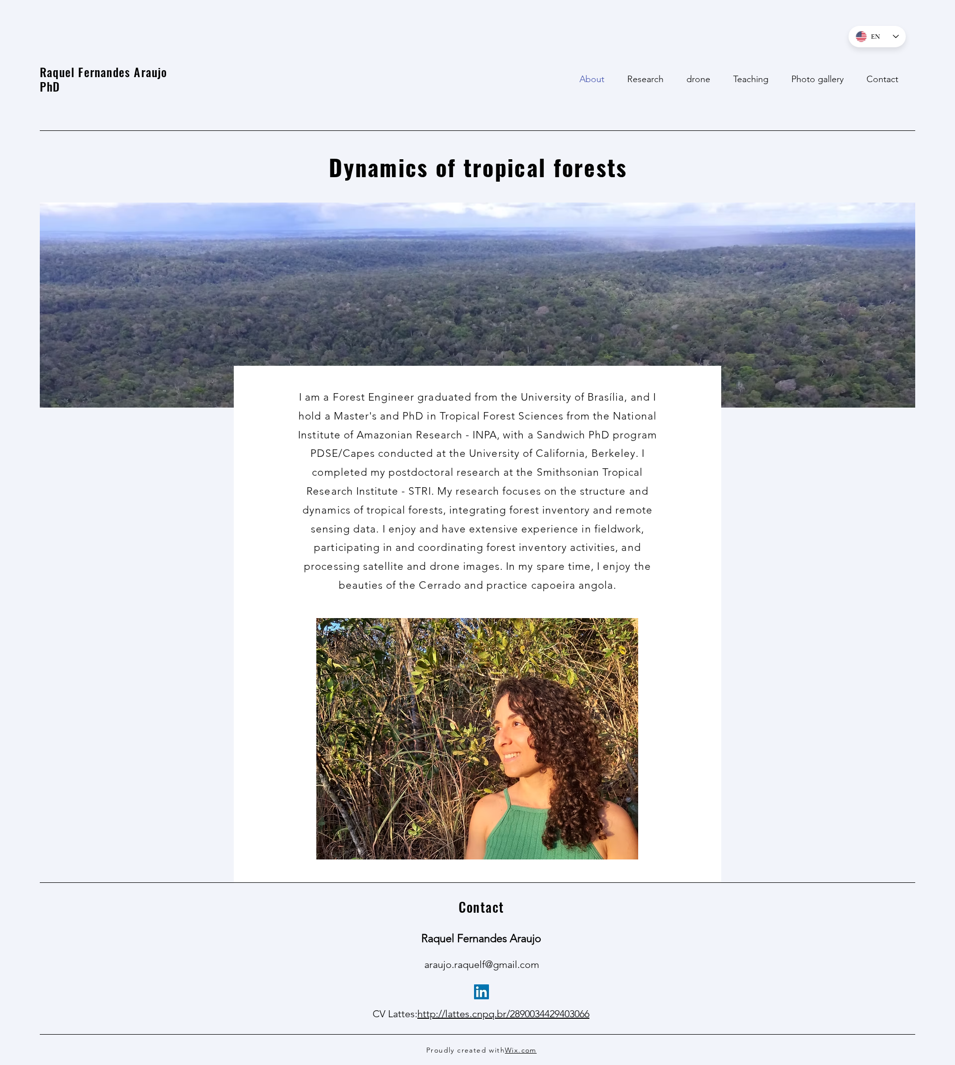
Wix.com (521, 1050)
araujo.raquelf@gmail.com (481, 964)
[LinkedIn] (481, 991)
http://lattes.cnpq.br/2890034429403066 (503, 1014)
